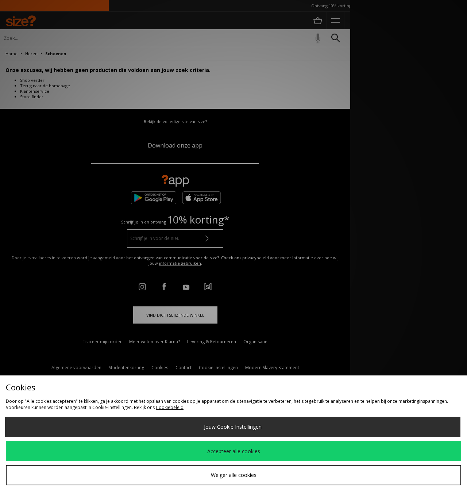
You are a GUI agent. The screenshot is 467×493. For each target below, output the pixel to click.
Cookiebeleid (170, 407)
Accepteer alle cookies (233, 451)
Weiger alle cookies (233, 474)
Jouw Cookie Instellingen (233, 426)
